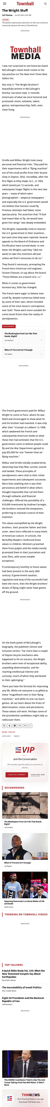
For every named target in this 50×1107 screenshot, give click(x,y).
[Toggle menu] (4, 3)
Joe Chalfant (8, 827)
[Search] (45, 3)
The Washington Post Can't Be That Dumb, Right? (23, 823)
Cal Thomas (7, 15)
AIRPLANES (6, 736)
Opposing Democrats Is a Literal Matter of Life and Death (24, 902)
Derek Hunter (8, 907)
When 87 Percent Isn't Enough (17, 862)
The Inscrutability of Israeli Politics (22, 987)
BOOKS (16, 736)
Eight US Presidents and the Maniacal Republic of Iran (23, 999)
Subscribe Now (38, 775)
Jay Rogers (8, 866)
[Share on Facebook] (15, 726)
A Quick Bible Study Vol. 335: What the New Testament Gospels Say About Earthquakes (23, 974)
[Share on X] (4, 726)
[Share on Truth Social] (9, 726)
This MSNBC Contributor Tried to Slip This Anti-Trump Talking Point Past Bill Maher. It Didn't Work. (25, 1082)
